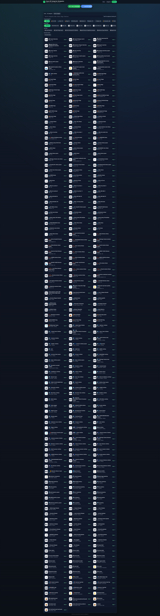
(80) (75, 21)
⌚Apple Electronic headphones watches (87, 30)
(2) (82, 21)
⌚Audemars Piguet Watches (102, 30)
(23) (98, 21)
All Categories (49, 13)
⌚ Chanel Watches (48, 30)
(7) (114, 21)
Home (104, 1)
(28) (106, 21)
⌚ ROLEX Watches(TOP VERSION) (71, 30)
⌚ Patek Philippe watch (58, 30)
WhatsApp (114, 1)
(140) (53, 21)
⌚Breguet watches (113, 30)
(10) (71, 25)
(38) (55, 25)
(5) (67, 21)
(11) (60, 21)
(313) (47, 21)
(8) (114, 25)
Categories (109, 1)
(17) (90, 21)
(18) (63, 25)
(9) (97, 25)
